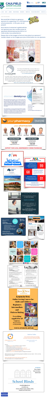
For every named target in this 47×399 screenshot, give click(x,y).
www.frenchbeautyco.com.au (12, 47)
